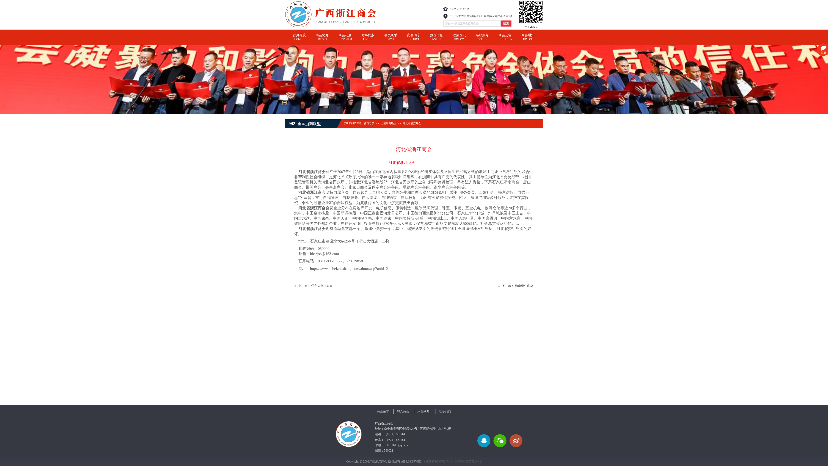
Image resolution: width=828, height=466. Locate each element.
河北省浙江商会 (412, 123)
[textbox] (472, 23)
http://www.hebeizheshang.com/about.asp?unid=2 (349, 268)
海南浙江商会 (517, 286)
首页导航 (369, 123)
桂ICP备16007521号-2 (467, 461)
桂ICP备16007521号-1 (438, 461)
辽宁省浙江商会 (315, 286)
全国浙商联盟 (388, 123)
